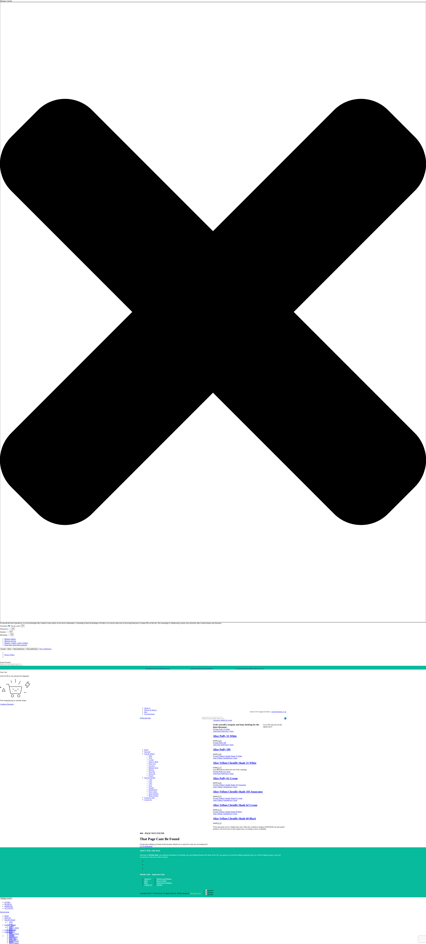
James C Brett (153, 762)
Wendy (151, 776)
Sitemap (159, 885)
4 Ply (150, 784)
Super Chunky (154, 794)
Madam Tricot (153, 768)
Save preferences (32, 649)
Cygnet (151, 760)
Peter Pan (152, 772)
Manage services (10, 641)
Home (146, 750)
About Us (147, 708)
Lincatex (152, 766)
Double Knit (153, 790)
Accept (3, 649)
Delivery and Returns (164, 879)
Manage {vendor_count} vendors (16, 643)
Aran (150, 786)
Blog (145, 712)
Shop (146, 881)
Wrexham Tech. (195, 893)
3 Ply (150, 782)
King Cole (152, 764)
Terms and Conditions (164, 883)
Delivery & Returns (150, 710)
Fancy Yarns (153, 792)
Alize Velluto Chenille (221, 758)
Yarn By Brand (149, 754)
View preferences (18, 649)
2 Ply (150, 780)
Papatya (151, 770)
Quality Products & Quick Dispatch (201, 668)
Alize (150, 756)
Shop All (147, 752)
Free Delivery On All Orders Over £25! (157, 668)
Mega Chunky (154, 796)
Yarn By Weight (149, 778)
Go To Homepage (146, 846)
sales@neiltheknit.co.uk (278, 712)
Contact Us (148, 800)
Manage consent (6, 898)
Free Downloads (149, 714)
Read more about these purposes (15, 645)
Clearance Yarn (149, 798)
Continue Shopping (7, 704)
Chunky (151, 788)
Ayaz (150, 758)
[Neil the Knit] (145, 718)
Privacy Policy (9, 655)
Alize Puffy (221, 731)
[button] (213, 312)
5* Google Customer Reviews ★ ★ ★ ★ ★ (250, 668)
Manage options (10, 639)
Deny (9, 649)
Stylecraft (152, 774)
